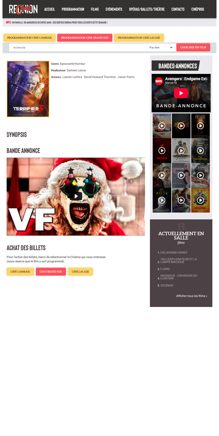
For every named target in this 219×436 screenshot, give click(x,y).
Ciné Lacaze (80, 271)
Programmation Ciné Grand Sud (84, 37)
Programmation (73, 9)
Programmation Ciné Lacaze (139, 37)
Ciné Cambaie (20, 271)
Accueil (49, 9)
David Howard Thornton (100, 77)
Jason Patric (126, 77)
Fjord (165, 268)
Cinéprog (197, 9)
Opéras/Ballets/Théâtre (147, 9)
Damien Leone (76, 70)
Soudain (166, 285)
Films (95, 9)
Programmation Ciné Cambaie (29, 37)
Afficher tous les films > (191, 296)
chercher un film (193, 47)
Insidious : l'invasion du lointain (178, 277)
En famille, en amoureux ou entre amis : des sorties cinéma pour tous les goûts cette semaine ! (60, 22)
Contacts (178, 9)
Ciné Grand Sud (51, 271)
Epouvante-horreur (72, 64)
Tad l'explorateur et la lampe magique (178, 260)
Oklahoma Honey (174, 252)
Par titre (154, 47)
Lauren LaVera (72, 77)
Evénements (114, 9)
